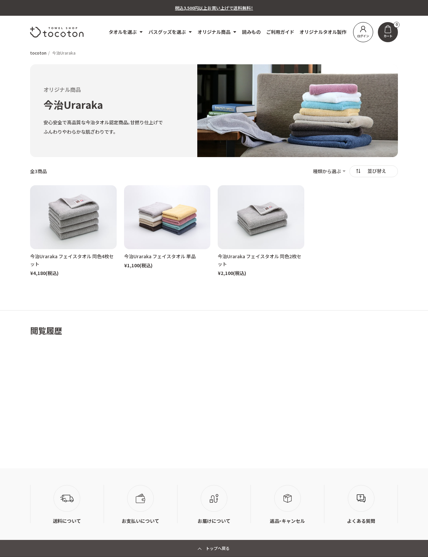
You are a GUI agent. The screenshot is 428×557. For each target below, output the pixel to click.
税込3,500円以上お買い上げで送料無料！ (214, 8)
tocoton (38, 53)
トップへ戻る (218, 548)
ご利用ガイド (280, 31)
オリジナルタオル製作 (323, 31)
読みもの (251, 31)
